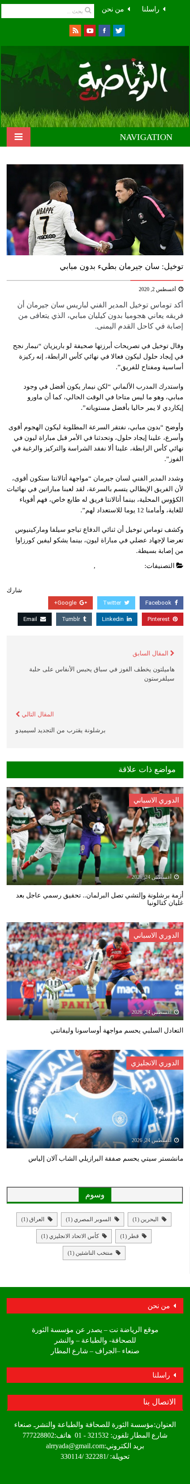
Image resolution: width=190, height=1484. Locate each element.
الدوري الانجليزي (155, 1063)
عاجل (83, 565)
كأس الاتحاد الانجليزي (70, 1236)
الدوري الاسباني (156, 800)
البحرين (146, 1219)
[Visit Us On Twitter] (118, 30)
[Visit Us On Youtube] (89, 30)
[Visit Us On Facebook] (104, 30)
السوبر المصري (88, 1219)
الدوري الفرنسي (120, 565)
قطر (129, 1236)
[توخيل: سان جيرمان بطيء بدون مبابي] (95, 209)
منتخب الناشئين (90, 1252)
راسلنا (151, 9)
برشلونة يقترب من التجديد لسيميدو (60, 730)
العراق (33, 1219)
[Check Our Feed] (75, 30)
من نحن (113, 9)
